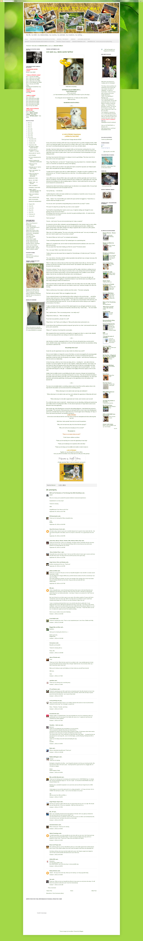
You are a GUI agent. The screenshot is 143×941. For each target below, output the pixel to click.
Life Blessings (106, 311)
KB (50, 588)
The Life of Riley (107, 346)
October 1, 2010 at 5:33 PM (56, 772)
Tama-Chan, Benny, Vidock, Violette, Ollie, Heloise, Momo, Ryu (65, 540)
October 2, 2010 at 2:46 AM (56, 828)
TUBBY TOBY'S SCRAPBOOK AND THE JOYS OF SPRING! (35, 191)
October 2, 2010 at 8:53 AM (56, 854)
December (31, 138)
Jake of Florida (53, 657)
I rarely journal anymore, (108, 403)
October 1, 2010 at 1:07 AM (56, 675)
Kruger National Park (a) (32, 240)
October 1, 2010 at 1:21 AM (56, 684)
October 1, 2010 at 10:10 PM (56, 820)
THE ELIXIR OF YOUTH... (35, 153)
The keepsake (29, 257)
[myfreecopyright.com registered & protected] (109, 50)
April (30, 212)
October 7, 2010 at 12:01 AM (56, 884)
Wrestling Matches (107, 304)
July (30, 206)
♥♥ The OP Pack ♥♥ (54, 700)
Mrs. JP (51, 811)
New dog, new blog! (107, 321)
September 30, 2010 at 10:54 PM (57, 536)
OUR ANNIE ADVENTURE (84, 39)
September (31, 144)
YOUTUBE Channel (31, 226)
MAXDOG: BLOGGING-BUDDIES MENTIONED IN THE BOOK (39, 41)
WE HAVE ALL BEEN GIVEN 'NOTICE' (33, 147)
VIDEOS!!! (73, 39)
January (31, 216)
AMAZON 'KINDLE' (58, 45)
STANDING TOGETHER (34, 187)
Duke (51, 748)
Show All (115, 428)
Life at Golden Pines (108, 263)
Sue (50, 879)
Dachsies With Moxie (108, 293)
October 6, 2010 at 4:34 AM (56, 874)
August (31, 204)
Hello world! (105, 334)
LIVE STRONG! (32, 155)
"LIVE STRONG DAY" (71, 91)
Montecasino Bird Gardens (32, 231)
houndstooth (53, 713)
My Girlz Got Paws (107, 405)
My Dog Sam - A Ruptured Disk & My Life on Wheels (109, 356)
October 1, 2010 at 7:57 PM (56, 807)
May (30, 210)
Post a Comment (52, 887)
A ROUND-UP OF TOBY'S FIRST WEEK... (35, 167)
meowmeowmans (54, 824)
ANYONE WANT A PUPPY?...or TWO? (34, 150)
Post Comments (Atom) (58, 893)
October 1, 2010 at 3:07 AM (56, 720)
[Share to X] (62, 485)
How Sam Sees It (107, 382)
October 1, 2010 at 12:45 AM (56, 638)
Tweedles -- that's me (55, 725)
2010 (29, 137)
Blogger (81, 931)
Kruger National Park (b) (32, 242)
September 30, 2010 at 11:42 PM (57, 566)
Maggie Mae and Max (55, 627)
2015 (29, 127)
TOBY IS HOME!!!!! (33, 185)
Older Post (93, 890)
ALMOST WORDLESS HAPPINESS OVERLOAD (35, 161)
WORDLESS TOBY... (33, 178)
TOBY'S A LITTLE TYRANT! (33, 164)
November (31, 140)
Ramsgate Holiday (30, 236)
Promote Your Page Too (105, 147)
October (31, 142)
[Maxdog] (101, 146)
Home (26, 39)
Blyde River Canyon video (32, 230)
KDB (104, 332)
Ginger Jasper (106, 280)
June (30, 208)
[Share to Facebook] (63, 485)
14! (109, 393)
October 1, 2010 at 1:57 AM (56, 696)
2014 (29, 129)
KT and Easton (53, 689)
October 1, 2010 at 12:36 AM (56, 622)
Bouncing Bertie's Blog (109, 320)
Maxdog (102, 144)
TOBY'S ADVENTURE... (34, 197)
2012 (29, 133)
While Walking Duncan (108, 391)
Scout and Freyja (54, 844)
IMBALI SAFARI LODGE (32, 249)
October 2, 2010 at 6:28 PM (56, 866)
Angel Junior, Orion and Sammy (58, 562)
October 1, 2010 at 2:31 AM (56, 709)
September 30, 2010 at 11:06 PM (57, 547)
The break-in (29, 254)
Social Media (112, 366)
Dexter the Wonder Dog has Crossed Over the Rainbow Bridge (112, 328)
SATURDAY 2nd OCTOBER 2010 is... (71, 89)
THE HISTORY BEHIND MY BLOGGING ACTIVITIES (42, 39)
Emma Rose (106, 374)
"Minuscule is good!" (108, 306)
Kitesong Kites (29, 234)
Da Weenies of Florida (108, 284)
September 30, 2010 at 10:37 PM (57, 511)
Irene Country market (31, 244)
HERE (34, 72)
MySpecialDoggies (54, 756)
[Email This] (59, 485)
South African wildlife (31, 239)
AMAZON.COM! (43, 45)
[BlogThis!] (60, 485)
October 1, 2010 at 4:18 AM (56, 743)
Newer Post (49, 890)
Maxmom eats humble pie (32, 256)
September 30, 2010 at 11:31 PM (57, 557)
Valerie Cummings (54, 833)
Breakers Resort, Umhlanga (33, 243)
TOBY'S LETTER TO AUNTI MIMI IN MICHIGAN (34, 175)
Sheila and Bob (53, 570)
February (31, 214)
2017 (29, 122)
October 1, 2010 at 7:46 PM (56, 797)
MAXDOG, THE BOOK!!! (62, 39)
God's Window (29, 237)
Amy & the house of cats (56, 529)
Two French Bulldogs (108, 365)
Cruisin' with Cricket (108, 424)
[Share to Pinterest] (65, 485)
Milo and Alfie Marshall (55, 777)
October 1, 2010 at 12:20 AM (56, 613)
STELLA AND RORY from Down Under (109, 415)
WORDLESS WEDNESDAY (35, 201)
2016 (29, 124)
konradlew (70, 931)
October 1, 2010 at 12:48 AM (56, 652)
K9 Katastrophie (54, 516)
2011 (29, 135)
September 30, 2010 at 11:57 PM (57, 583)
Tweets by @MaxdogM (106, 139)
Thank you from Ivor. (107, 282)
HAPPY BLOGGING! (33, 199)
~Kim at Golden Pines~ (55, 552)
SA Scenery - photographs (32, 233)
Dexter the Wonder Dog (109, 323)
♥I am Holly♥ (53, 618)
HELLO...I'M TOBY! (33, 180)
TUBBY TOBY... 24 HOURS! (33, 183)
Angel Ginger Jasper (55, 801)
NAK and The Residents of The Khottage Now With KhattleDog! (66, 493)
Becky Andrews (53, 870)
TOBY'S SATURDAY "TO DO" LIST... (34, 171)
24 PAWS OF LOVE (107, 272)
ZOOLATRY (52, 859)
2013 (29, 131)
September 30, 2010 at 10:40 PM (57, 524)
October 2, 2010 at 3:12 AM (56, 840)
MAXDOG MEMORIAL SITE (78, 41)
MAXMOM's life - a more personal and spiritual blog (100, 41)
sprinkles (52, 680)
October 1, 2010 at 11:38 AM (56, 752)
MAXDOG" (104, 90)
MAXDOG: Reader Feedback (63, 41)
